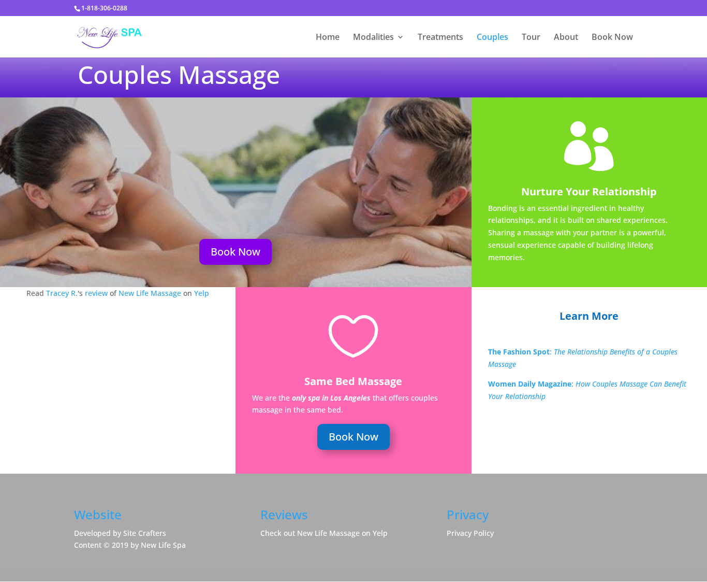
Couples (492, 37)
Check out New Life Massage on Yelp (324, 533)
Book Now (612, 37)
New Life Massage (150, 293)
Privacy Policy (470, 533)
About (566, 37)
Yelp (201, 293)
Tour (531, 37)
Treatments (440, 37)
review (96, 293)
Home (328, 37)
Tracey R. (62, 293)
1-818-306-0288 (104, 8)
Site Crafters (144, 533)
